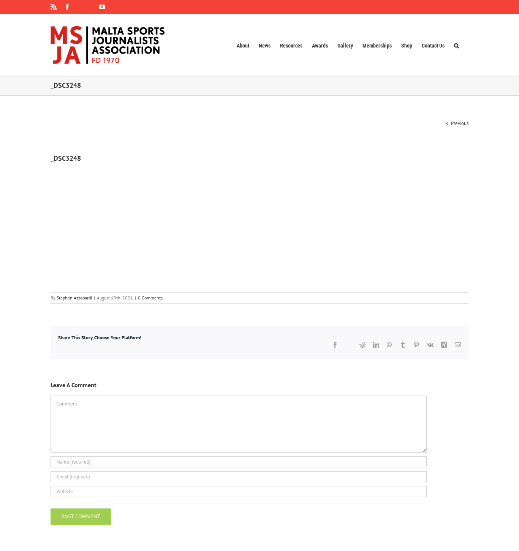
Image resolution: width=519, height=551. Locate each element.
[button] (456, 45)
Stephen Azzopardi (74, 298)
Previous (459, 123)
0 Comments (150, 298)
